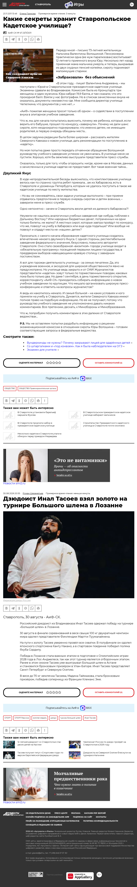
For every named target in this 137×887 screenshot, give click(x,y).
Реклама (75, 813)
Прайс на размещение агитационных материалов (52, 821)
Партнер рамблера (54, 875)
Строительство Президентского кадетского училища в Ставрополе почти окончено (106, 424)
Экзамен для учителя (42, 349)
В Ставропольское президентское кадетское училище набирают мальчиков (106, 413)
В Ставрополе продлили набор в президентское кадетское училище (36, 424)
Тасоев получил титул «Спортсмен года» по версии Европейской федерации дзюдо (40, 754)
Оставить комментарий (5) (108, 363)
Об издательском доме (38, 813)
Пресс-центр (60, 813)
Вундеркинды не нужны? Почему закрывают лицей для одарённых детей (78, 342)
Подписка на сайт (82, 817)
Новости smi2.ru (14, 483)
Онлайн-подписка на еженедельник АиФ (47, 817)
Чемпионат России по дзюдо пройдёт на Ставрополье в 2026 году (104, 743)
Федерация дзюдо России (17, 600)
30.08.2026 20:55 (11, 493)
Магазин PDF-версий (95, 813)
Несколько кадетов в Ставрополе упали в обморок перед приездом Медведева (39, 435)
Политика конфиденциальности (100, 821)
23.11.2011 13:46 (10, 13)
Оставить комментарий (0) (108, 692)
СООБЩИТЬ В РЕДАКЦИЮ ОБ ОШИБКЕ (44, 825)
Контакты (101, 817)
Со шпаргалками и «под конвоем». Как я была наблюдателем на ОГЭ (74, 346)
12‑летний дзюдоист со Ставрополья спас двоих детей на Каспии (39, 743)
